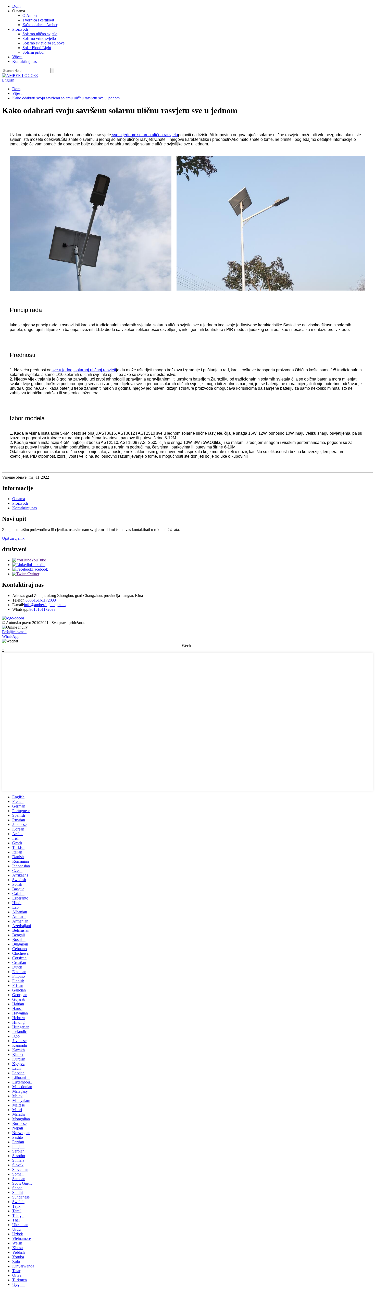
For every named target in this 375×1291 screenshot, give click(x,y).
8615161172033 (42, 609)
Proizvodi (20, 29)
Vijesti (17, 57)
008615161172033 (41, 600)
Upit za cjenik (13, 538)
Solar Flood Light (36, 47)
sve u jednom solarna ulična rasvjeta (145, 135)
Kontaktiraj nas (24, 61)
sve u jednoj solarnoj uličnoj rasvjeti (84, 370)
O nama (18, 499)
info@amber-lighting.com (45, 605)
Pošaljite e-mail (14, 632)
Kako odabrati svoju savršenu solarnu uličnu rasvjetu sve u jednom (66, 98)
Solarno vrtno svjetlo (39, 38)
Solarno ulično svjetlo (39, 34)
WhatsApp (10, 636)
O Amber (30, 15)
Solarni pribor (33, 52)
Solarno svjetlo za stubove (43, 43)
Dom (16, 6)
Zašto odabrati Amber (39, 24)
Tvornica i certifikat (38, 20)
